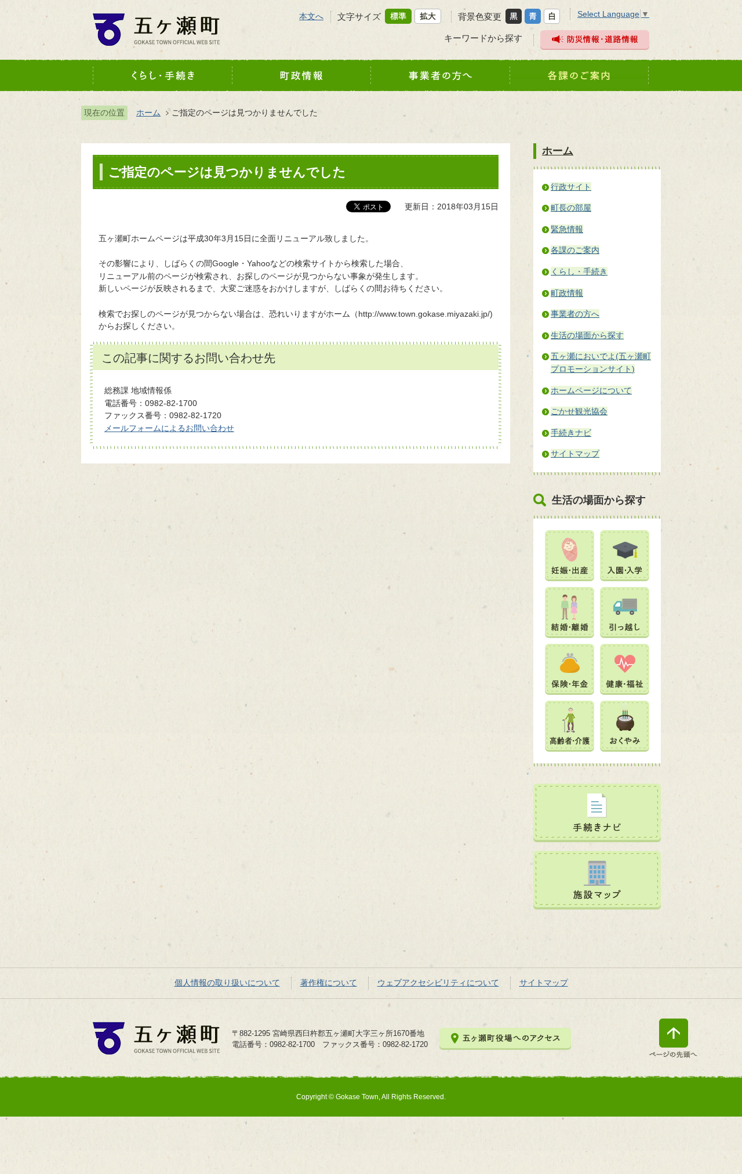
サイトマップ (543, 982)
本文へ (311, 16)
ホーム (148, 112)
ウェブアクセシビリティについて (438, 982)
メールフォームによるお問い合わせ (169, 428)
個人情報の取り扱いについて (227, 982)
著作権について (328, 982)
